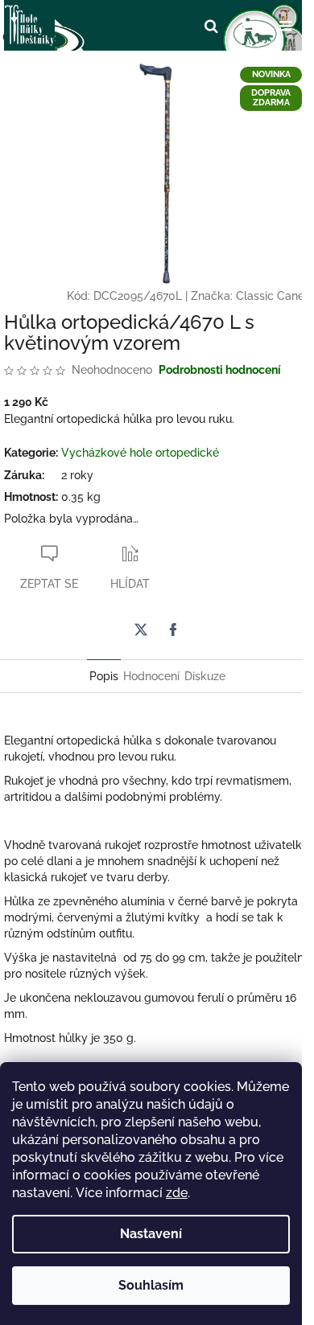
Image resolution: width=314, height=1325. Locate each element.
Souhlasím (151, 1285)
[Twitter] (140, 629)
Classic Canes (273, 295)
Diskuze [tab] (204, 676)
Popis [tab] (103, 676)
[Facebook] (173, 629)
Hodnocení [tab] (151, 676)
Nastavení (151, 1233)
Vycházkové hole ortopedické (140, 452)
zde (177, 1192)
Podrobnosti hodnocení (220, 369)
